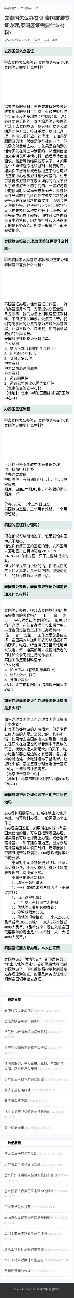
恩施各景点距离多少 (19, 1010)
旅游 (28, 8)
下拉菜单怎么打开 (17, 1207)
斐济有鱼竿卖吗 (15, 1101)
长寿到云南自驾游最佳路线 (24, 1079)
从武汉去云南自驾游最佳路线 (25, 1032)
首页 (20, 8)
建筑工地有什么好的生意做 (24, 1249)
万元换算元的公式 (17, 1271)
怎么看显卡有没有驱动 (20, 1153)
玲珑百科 (43, 1289)
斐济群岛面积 (14, 1127)
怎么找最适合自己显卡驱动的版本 (29, 1191)
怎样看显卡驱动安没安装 (22, 1164)
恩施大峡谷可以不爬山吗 (22, 1021)
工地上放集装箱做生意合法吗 (25, 1233)
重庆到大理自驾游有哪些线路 (25, 1048)
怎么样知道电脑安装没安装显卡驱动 (30, 1175)
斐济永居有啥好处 (17, 1090)
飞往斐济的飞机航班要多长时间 (27, 1111)
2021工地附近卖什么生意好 (24, 1260)
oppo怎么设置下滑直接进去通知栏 (29, 1217)
